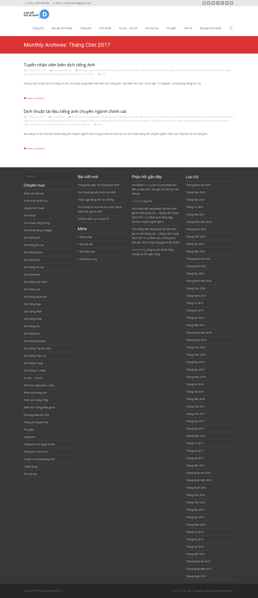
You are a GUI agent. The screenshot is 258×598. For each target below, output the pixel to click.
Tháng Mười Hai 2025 (198, 185)
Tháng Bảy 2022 (195, 273)
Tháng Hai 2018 (195, 391)
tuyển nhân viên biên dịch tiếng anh (151, 70)
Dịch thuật (105, 28)
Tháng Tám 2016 (195, 502)
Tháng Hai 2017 (195, 458)
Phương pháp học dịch (36, 415)
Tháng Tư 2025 (194, 207)
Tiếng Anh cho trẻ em (36, 451)
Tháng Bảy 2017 (195, 421)
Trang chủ (38, 28)
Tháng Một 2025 (195, 214)
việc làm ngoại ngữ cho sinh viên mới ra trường (72, 74)
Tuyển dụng (30, 466)
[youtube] (213, 4)
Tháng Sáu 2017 (195, 428)
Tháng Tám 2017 (195, 413)
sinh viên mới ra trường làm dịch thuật (115, 70)
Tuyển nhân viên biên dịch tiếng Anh (59, 65)
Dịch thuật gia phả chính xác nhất (97, 192)
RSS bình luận (87, 251)
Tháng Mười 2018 (196, 340)
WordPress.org (88, 259)
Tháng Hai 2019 (195, 317)
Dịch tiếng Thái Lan (35, 355)
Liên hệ (188, 28)
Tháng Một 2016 (195, 554)
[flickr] (218, 4)
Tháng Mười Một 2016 (198, 480)
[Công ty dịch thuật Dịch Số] (34, 13)
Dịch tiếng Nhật (33, 311)
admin (103, 74)
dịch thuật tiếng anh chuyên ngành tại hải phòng (62, 120)
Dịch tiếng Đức (32, 259)
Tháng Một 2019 (195, 325)
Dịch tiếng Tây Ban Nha (37, 348)
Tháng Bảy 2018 (195, 362)
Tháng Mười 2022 (196, 266)
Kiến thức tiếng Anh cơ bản (39, 385)
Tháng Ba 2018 (194, 384)
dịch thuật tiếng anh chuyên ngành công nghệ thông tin (181, 116)
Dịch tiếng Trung (33, 363)
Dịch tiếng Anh (58, 116)
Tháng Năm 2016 (196, 524)
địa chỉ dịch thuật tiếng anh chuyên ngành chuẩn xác (65, 124)
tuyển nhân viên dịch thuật (181, 70)
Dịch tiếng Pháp (33, 318)
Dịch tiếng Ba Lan (34, 245)
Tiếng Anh (85, 28)
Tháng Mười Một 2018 (198, 332)
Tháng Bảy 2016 (195, 509)
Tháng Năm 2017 (196, 436)
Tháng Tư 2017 (194, 443)
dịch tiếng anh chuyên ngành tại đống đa (175, 120)
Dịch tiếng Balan (33, 252)
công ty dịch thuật (34, 208)
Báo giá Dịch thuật (210, 28)
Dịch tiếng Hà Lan (34, 267)
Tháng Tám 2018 (195, 354)
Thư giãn (171, 28)
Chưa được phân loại (61, 70)
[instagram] (227, 4)
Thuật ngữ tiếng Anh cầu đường (96, 199)
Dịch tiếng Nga (32, 304)
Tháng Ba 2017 (194, 450)
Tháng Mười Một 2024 (198, 221)
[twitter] (208, 4)
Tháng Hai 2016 (195, 546)
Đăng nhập (86, 237)
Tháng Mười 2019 (196, 295)
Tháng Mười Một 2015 (198, 569)
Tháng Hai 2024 (195, 244)
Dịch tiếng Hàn (32, 274)
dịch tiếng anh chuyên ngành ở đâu (139, 120)
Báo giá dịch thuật (61, 28)
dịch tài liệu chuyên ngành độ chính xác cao (91, 116)
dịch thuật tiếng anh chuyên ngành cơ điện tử (133, 116)
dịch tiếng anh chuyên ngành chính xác (103, 120)
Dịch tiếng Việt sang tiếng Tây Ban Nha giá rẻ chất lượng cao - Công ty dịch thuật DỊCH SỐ (155, 213)
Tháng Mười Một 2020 (198, 280)
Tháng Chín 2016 (195, 495)
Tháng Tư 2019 (194, 303)
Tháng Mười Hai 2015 (198, 561)
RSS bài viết (86, 244)
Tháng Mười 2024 (196, 229)
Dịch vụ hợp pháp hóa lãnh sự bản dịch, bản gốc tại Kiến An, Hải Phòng (155, 189)
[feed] (222, 4)
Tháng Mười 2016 (196, 487)
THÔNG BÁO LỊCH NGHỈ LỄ (93, 219)
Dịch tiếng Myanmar (35, 296)
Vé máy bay (151, 28)
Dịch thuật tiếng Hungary (38, 230)
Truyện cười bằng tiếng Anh (39, 459)
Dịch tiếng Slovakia (34, 341)
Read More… (31, 90)
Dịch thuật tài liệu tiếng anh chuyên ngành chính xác (75, 111)
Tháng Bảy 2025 (195, 199)
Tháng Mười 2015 (196, 576)
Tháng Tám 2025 (195, 192)
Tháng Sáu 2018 (195, 369)
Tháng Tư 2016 (194, 532)
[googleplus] (231, 4)
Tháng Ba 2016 (194, 539)
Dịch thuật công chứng (37, 223)
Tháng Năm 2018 (196, 377)
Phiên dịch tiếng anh (35, 392)
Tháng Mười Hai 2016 (198, 472)
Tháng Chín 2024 (195, 236)
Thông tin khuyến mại (36, 422)
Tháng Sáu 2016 (195, 517)
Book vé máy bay (34, 193)
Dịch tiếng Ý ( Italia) (35, 370)
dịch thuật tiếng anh (87, 70)
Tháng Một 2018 (195, 399)
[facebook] (204, 4)
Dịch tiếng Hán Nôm (35, 282)
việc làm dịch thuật (204, 70)
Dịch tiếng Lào (32, 289)
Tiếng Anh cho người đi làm (39, 444)
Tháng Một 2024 (195, 251)
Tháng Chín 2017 (195, 406)
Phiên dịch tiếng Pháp (36, 400)
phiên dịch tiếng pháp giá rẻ (39, 407)
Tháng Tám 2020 (195, 288)
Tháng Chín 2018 (195, 347)
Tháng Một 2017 (195, 465)
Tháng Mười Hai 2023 (198, 258)
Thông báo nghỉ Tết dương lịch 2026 (98, 185)
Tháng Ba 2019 (194, 310)
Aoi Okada (138, 185)
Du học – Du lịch (128, 28)
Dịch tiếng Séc (32, 326)
